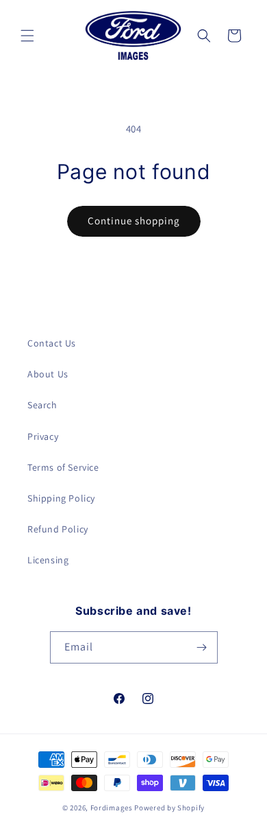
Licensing (47, 560)
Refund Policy (57, 529)
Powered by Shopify (169, 807)
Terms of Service (63, 467)
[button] (27, 36)
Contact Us (51, 343)
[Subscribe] (202, 647)
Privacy (42, 436)
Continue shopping (134, 220)
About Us (47, 374)
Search (42, 405)
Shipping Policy (61, 498)
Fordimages (111, 807)
